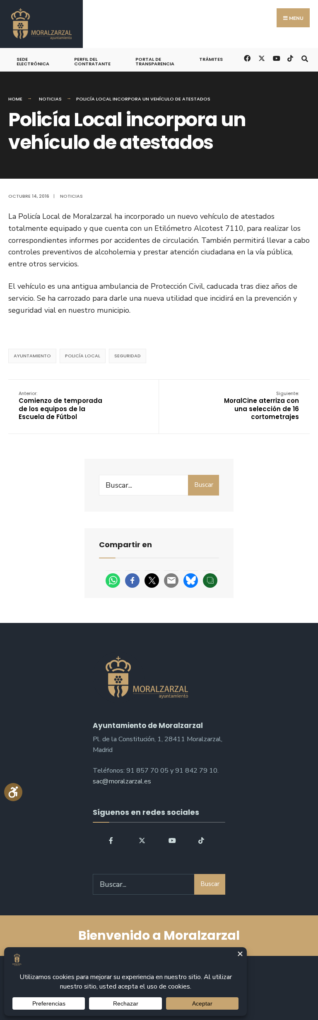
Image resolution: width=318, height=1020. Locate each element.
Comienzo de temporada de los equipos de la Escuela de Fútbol (60, 405)
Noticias (50, 99)
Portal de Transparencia (154, 61)
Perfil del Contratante (92, 61)
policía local (82, 355)
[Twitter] (142, 840)
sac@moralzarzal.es (122, 781)
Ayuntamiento (32, 355)
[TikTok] (290, 57)
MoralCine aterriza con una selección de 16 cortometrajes (261, 405)
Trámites (211, 59)
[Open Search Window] (304, 57)
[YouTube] (172, 840)
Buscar (203, 485)
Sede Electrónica (33, 61)
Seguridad (127, 355)
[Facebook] (112, 840)
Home (15, 99)
